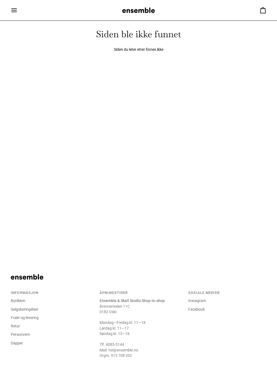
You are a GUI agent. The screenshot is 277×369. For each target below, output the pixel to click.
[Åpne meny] (19, 10)
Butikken (18, 300)
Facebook (196, 309)
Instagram (197, 300)
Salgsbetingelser (24, 309)
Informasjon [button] (24, 293)
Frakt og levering (25, 318)
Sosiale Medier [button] (204, 293)
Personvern (20, 334)
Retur (15, 326)
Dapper (17, 343)
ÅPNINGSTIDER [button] (114, 293)
